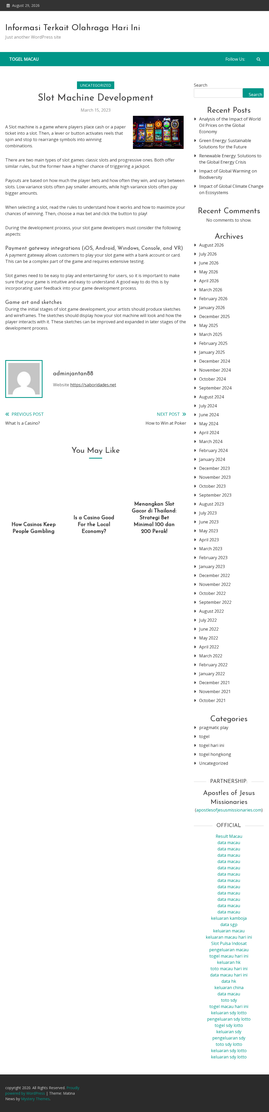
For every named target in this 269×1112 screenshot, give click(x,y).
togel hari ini (211, 745)
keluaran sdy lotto (229, 1050)
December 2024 (214, 361)
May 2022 (208, 638)
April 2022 (209, 647)
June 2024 (209, 415)
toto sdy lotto (229, 1044)
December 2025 (214, 316)
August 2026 (211, 245)
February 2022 (213, 665)
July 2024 (208, 406)
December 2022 (214, 575)
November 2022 (215, 584)
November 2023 (215, 477)
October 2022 (212, 593)
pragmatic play (213, 727)
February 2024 (213, 450)
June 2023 (209, 522)
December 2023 (214, 468)
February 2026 (213, 299)
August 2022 (211, 611)
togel (204, 736)
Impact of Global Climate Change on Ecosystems (231, 189)
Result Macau (229, 836)
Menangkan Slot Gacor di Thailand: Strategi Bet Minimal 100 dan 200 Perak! (154, 518)
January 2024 (212, 459)
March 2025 (210, 334)
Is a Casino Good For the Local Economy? (94, 524)
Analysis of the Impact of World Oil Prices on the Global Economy (230, 125)
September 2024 (215, 388)
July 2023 (208, 513)
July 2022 (208, 620)
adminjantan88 (73, 374)
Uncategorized (95, 85)
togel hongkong (215, 754)
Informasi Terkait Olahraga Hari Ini (72, 28)
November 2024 (215, 370)
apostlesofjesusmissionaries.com (228, 810)
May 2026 (208, 272)
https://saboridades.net (93, 385)
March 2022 (210, 656)
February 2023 (213, 557)
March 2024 (210, 441)
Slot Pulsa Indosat (229, 943)
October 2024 (212, 379)
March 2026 (210, 290)
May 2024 (208, 424)
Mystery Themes (35, 1098)
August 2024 (211, 397)
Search (200, 85)
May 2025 (208, 325)
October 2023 (212, 486)
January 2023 (212, 566)
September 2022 (215, 602)
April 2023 (209, 540)
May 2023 (208, 531)
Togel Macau (24, 59)
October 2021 (212, 700)
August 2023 (211, 504)
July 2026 (208, 254)
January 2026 (212, 307)
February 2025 (213, 343)
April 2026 (209, 281)
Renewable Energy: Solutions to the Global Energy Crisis (230, 159)
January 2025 (212, 352)
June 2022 (209, 629)
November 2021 (215, 691)
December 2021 (214, 682)
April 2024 (209, 432)
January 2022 (212, 674)
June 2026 (209, 263)
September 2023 (215, 495)
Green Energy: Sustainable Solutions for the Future (225, 144)
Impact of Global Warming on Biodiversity (228, 174)
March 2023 (210, 549)
